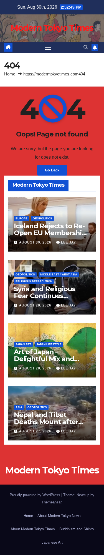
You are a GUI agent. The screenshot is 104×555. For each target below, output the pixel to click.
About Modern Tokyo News (59, 516)
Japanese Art (52, 542)
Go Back (52, 170)
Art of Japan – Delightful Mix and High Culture (44, 359)
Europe (21, 218)
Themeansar (51, 502)
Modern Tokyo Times (52, 28)
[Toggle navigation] (48, 48)
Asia (19, 407)
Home (9, 74)
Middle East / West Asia (58, 274)
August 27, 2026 (35, 431)
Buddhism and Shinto (76, 529)
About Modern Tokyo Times (33, 529)
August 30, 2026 (35, 242)
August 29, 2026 (35, 305)
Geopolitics (42, 218)
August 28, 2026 (35, 368)
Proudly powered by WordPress (35, 495)
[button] (85, 47)
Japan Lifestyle (49, 344)
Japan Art (23, 344)
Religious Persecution (34, 281)
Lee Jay (68, 242)
